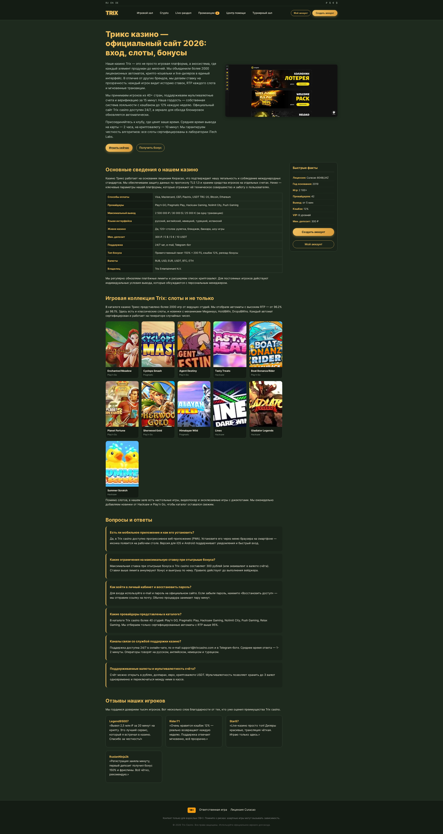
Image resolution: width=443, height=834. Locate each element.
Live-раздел (183, 13)
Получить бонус (150, 147)
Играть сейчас (119, 147)
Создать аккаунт (325, 13)
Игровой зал (145, 13)
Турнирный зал (262, 13)
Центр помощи (236, 13)
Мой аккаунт (301, 13)
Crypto (164, 13)
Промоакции (208, 13)
